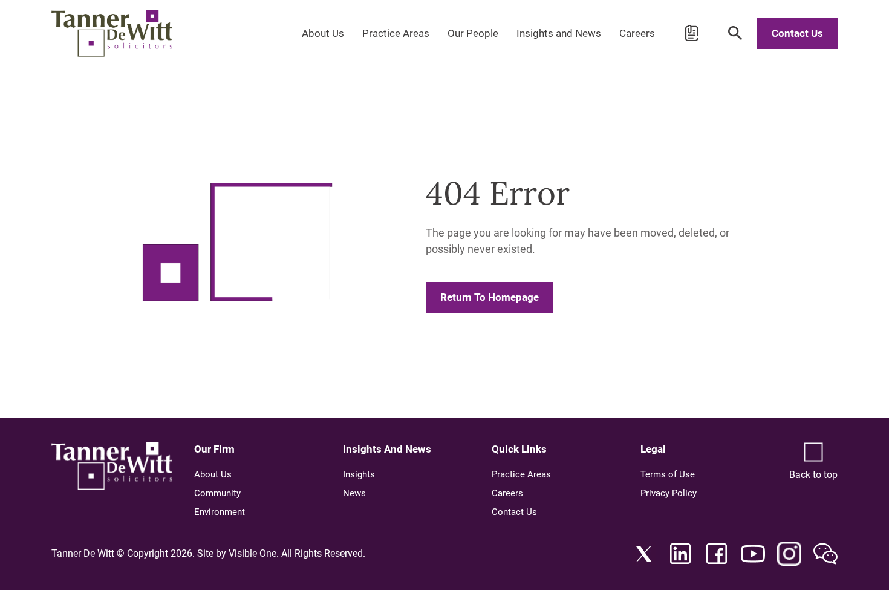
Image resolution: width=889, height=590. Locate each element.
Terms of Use (667, 474)
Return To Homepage (489, 297)
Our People (473, 33)
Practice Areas (395, 33)
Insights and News (558, 33)
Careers (637, 33)
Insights (359, 474)
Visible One (252, 553)
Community (217, 493)
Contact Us (797, 33)
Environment (219, 511)
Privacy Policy (668, 493)
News (354, 493)
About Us (323, 33)
